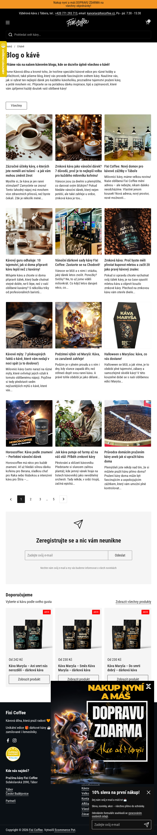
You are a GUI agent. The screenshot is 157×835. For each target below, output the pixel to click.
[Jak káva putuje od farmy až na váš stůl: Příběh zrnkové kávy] (78, 423)
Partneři (11, 801)
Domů (9, 46)
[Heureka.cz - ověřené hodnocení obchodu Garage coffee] (13, 760)
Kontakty (87, 798)
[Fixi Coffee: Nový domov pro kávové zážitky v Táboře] (127, 137)
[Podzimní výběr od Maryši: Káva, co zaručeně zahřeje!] (78, 325)
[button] (147, 22)
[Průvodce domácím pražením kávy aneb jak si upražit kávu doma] (127, 423)
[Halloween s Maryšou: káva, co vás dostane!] (127, 325)
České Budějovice (17, 793)
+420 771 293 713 (66, 13)
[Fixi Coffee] (77, 22)
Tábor (9, 789)
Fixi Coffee (36, 830)
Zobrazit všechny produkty (133, 602)
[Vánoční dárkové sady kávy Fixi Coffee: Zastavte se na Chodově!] (78, 231)
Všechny (16, 105)
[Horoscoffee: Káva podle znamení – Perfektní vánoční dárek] (29, 423)
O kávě (20, 46)
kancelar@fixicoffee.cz (101, 13)
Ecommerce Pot (64, 830)
